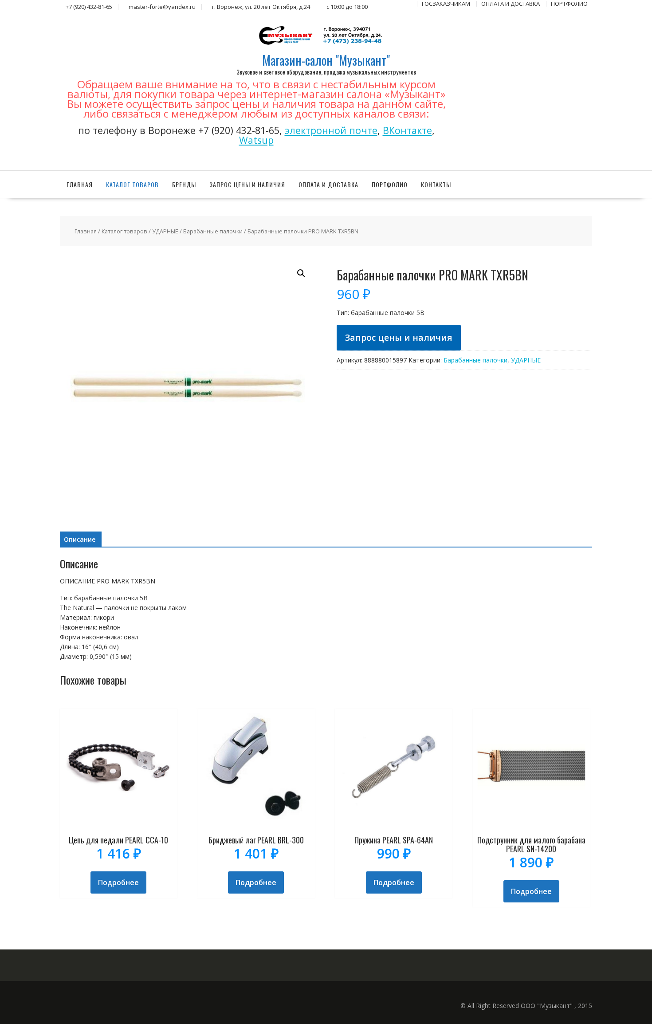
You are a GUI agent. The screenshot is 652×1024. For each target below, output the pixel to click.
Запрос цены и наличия (247, 184)
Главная (80, 184)
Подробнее (118, 882)
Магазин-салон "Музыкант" (326, 60)
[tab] (80, 539)
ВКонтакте (407, 130)
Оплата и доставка (328, 184)
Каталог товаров (132, 184)
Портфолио (390, 184)
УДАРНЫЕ (165, 231)
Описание (79, 539)
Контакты (436, 184)
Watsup (256, 140)
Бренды (184, 184)
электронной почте (331, 130)
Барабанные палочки (213, 231)
